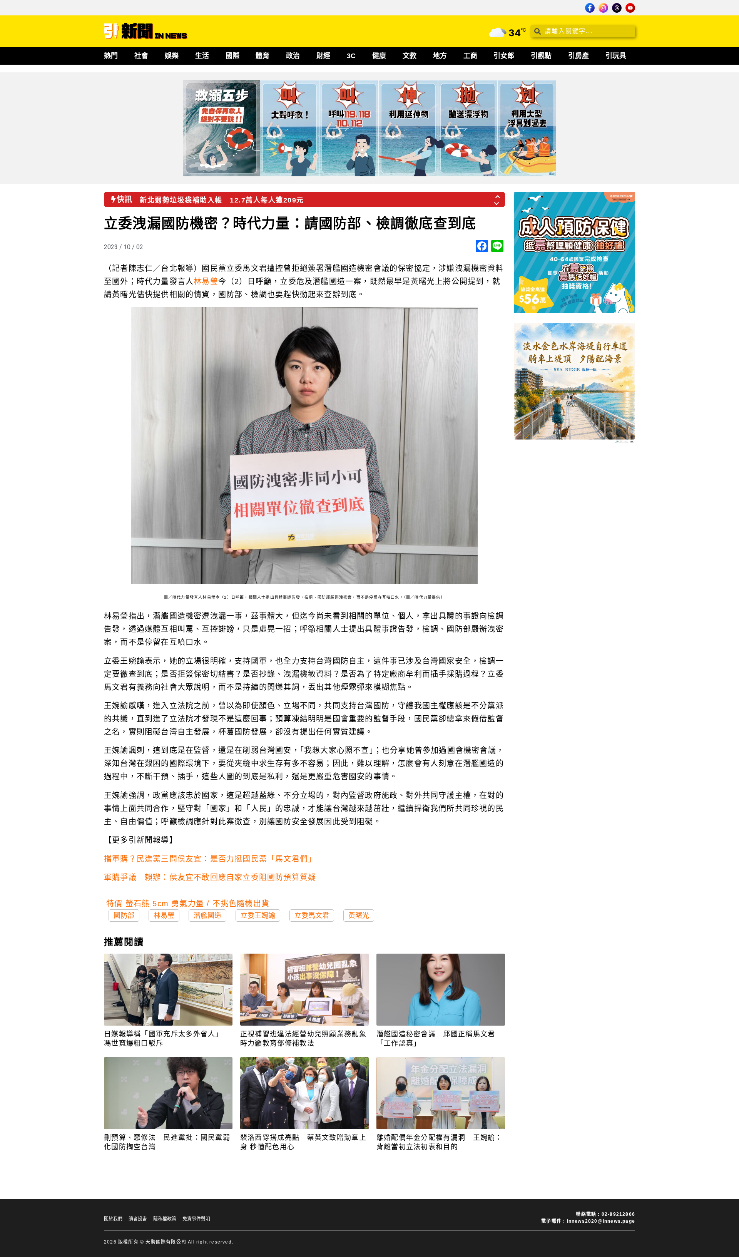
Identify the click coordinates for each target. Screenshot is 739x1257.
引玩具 (615, 56)
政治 (293, 56)
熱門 (111, 56)
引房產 (578, 56)
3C (351, 56)
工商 (470, 56)
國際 (232, 56)
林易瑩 (206, 281)
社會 (141, 56)
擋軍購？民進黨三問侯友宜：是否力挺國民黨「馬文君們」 (210, 859)
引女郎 (503, 56)
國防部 (124, 915)
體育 (262, 56)
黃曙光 (358, 915)
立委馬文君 (311, 915)
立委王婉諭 (258, 915)
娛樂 (172, 56)
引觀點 (541, 56)
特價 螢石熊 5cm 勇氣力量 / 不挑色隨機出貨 (187, 903)
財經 (323, 56)
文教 (409, 56)
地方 (440, 56)
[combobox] (582, 31)
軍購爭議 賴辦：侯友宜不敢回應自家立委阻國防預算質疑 (210, 877)
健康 (379, 56)
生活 (202, 56)
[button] (498, 194)
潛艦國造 (207, 915)
